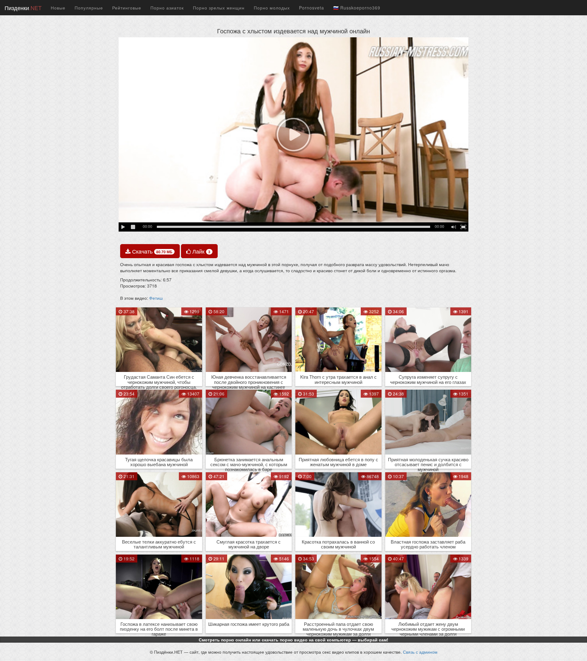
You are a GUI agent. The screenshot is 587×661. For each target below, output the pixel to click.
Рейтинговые (126, 8)
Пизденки (23, 8)
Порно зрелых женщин (219, 8)
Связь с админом (420, 652)
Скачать (151, 251)
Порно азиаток (167, 8)
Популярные (89, 8)
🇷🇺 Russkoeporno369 (356, 8)
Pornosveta (311, 8)
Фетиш (156, 298)
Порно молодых (272, 8)
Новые (58, 8)
